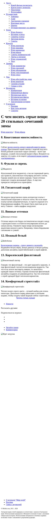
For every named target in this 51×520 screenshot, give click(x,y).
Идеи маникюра (18, 50)
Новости (9, 304)
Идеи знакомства (18, 66)
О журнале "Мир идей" (16, 500)
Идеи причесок (17, 46)
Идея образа (16, 52)
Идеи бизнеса (16, 32)
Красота (9, 43)
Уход (13, 61)
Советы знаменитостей (20, 55)
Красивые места (18, 23)
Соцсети (14, 111)
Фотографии (16, 12)
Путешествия (11, 14)
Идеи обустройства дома (21, 79)
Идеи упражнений (18, 59)
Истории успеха (18, 34)
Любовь (9, 63)
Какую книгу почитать (20, 7)
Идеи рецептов (17, 81)
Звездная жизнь (17, 39)
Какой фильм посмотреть (21, 5)
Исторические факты (20, 97)
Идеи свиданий (17, 68)
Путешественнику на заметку (23, 28)
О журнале (10, 104)
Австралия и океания (20, 21)
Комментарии (12, 330)
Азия (13, 19)
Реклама (14, 106)
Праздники (15, 10)
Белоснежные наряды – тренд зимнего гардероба (21, 245)
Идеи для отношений (20, 72)
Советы (14, 41)
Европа (14, 25)
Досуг (8, 3)
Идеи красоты (7, 132)
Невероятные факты (19, 93)
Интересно (10, 88)
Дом (8, 77)
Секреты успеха (17, 37)
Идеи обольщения (18, 70)
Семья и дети (16, 86)
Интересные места (18, 95)
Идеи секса (15, 75)
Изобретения (16, 90)
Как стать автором (18, 108)
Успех (8, 30)
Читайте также (12, 327)
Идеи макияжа (17, 48)
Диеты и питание (18, 57)
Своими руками (17, 84)
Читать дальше (25, 298)
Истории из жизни (19, 99)
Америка (14, 16)
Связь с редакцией (14, 504)
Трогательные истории (20, 102)
